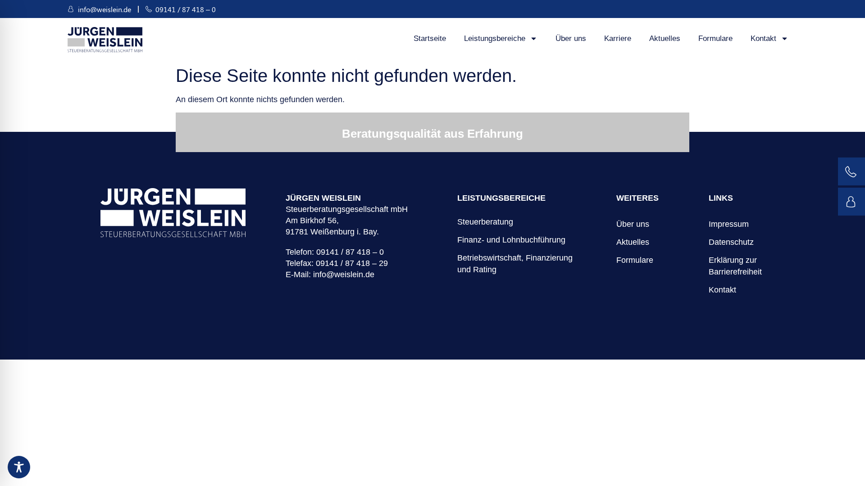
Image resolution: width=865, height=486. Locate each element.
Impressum (729, 224)
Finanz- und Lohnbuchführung (511, 239)
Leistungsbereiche (494, 38)
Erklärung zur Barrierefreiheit (735, 266)
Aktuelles (664, 38)
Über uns (570, 38)
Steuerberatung (485, 221)
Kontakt (763, 38)
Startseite (430, 38)
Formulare (715, 38)
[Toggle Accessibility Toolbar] (19, 467)
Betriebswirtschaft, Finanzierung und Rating (515, 263)
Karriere (617, 38)
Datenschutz (731, 242)
